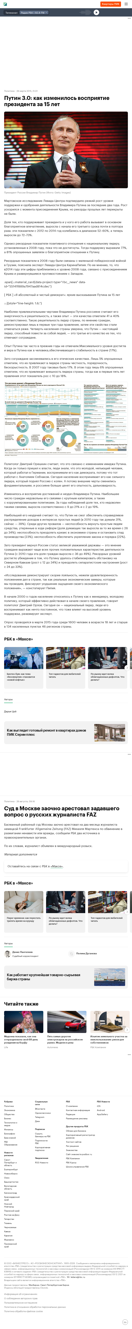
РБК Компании (98, 1047)
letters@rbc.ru (78, 1276)
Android (101, 1110)
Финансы (8, 1129)
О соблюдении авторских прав (20, 1298)
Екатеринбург (11, 1169)
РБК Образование (10, 1143)
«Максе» (57, 865)
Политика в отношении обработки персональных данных (35, 1306)
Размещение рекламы (76, 1118)
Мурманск (9, 1239)
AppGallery (102, 1114)
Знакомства (71, 1150)
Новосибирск (11, 1173)
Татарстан (9, 1218)
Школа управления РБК (77, 1166)
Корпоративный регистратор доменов (80, 1136)
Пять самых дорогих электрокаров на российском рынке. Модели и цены (65, 1039)
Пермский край (11, 1210)
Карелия (8, 1235)
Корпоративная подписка (42, 1148)
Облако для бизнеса (76, 1130)
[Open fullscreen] (121, 388)
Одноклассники (43, 1112)
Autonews (52, 1047)
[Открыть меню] (126, 4)
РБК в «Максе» (18, 639)
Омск (6, 1177)
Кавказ (7, 1231)
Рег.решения (72, 1145)
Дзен (37, 1121)
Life (6, 1047)
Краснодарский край (12, 1198)
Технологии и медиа (10, 1124)
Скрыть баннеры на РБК (43, 1135)
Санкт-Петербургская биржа (54, 1284)
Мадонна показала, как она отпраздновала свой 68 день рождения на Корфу (21, 1039)
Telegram (39, 1116)
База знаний (10, 1137)
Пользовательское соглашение (20, 1302)
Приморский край (10, 1245)
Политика (9, 90)
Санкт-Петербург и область (10, 1162)
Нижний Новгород (9, 1205)
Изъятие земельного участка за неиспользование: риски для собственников (108, 1039)
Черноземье (10, 1227)
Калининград (10, 1192)
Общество (9, 1114)
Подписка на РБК (41, 1142)
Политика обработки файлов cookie (23, 1310)
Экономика (9, 1110)
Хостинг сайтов (73, 1141)
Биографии (9, 1133)
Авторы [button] (8, 699)
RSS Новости (41, 1162)
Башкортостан (11, 1181)
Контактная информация (78, 1110)
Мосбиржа (34, 1284)
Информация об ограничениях (20, 1293)
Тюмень (8, 1223)
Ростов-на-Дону (11, 1214)
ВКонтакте (40, 1108)
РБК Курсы (71, 1162)
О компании (72, 1105)
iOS (99, 1105)
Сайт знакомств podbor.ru (79, 1154)
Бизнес (7, 1118)
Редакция (70, 1114)
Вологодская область (10, 1187)
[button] (66, 419)
